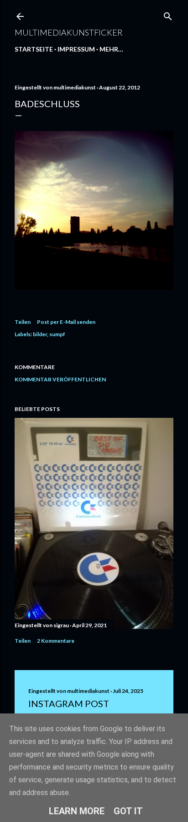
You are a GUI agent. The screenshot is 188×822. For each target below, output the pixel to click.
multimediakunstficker (69, 32)
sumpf (57, 334)
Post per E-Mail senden (66, 321)
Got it (128, 811)
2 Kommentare (55, 640)
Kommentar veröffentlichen (60, 379)
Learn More (76, 811)
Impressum (76, 49)
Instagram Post (68, 703)
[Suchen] (167, 14)
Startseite (34, 49)
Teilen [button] (23, 321)
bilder (40, 334)
